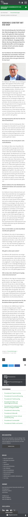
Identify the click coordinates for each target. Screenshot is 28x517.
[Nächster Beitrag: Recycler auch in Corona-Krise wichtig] (24, 359)
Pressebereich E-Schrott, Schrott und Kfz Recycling (13, 416)
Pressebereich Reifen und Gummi (13, 423)
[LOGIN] (22, 2)
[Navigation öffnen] (25, 3)
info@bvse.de (5, 496)
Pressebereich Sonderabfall (11, 420)
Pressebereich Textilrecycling (12, 399)
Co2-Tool (5, 478)
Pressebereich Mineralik (10, 413)
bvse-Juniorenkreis (8, 472)
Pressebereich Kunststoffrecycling (13, 396)
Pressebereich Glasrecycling (12, 410)
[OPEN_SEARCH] (19, 2)
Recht (5, 462)
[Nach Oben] (25, 515)
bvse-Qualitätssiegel (9, 466)
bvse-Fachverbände (8, 470)
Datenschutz (6, 474)
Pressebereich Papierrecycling (12, 393)
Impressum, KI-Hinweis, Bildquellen (12, 476)
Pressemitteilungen (12, 351)
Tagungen (6, 464)
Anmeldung (11, 446)
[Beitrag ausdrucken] (25, 365)
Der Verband (6, 468)
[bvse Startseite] (25, 7)
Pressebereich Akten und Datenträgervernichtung (11, 402)
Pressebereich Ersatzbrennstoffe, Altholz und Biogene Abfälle (13, 406)
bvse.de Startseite (8, 458)
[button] (5, 365)
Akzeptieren (8, 512)
